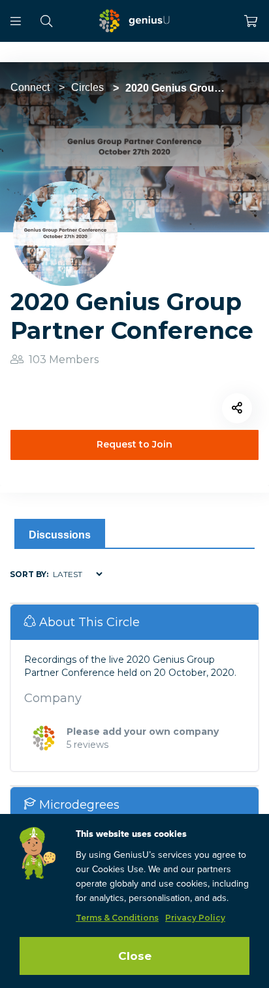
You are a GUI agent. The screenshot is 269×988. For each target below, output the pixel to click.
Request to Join (134, 444)
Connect (30, 87)
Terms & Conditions (117, 918)
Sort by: (29, 574)
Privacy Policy (195, 918)
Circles (87, 87)
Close (134, 955)
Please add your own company (143, 731)
